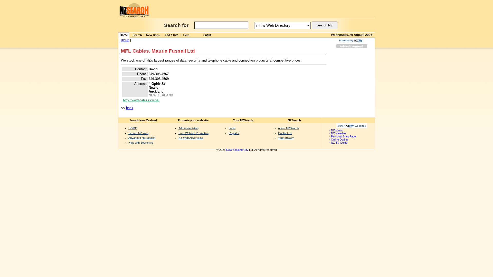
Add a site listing (188, 128)
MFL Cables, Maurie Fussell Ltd (158, 51)
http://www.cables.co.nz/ (141, 100)
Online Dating (339, 139)
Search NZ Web (138, 133)
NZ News (337, 130)
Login (232, 128)
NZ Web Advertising (190, 137)
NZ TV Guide (339, 142)
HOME (125, 40)
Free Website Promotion (193, 133)
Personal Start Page (343, 136)
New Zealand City (237, 149)
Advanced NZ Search (141, 137)
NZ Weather (338, 133)
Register (234, 133)
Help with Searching (140, 142)
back (129, 108)
